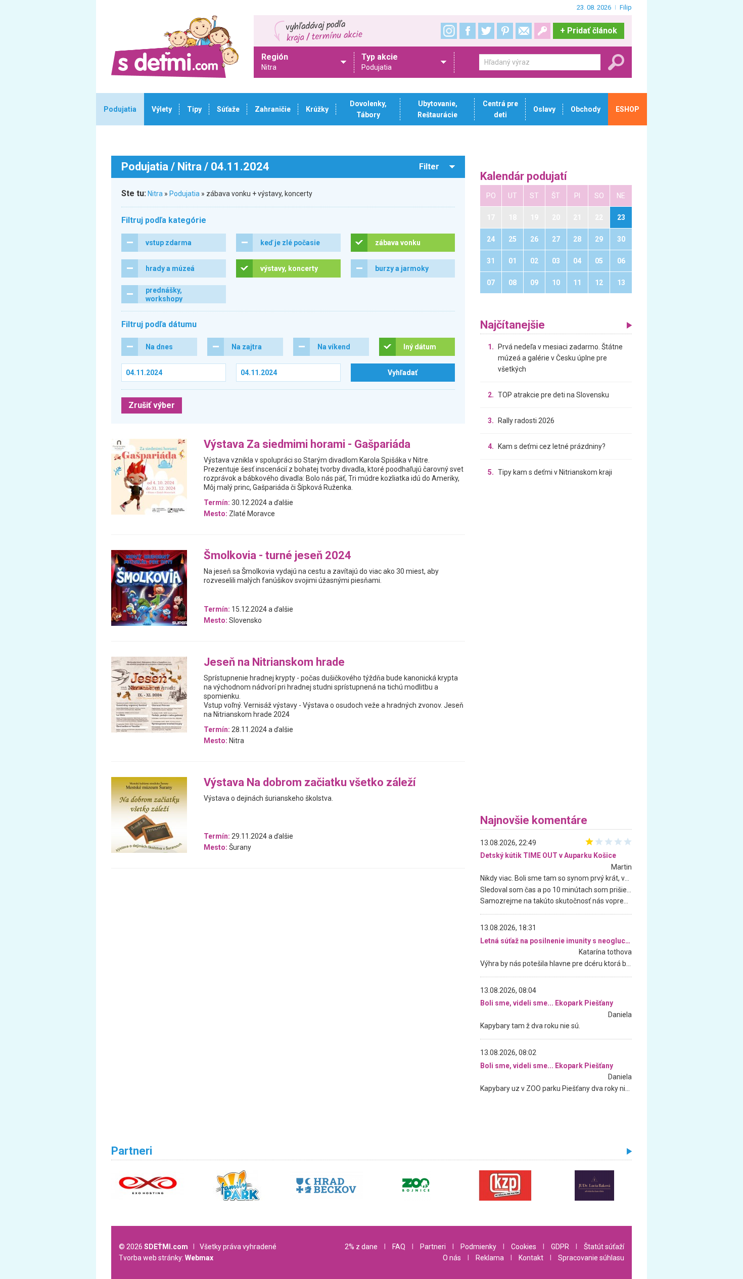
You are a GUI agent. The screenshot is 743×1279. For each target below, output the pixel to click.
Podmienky (478, 1247)
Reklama (490, 1258)
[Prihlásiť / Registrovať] (542, 31)
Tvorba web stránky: (166, 1258)
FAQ (398, 1247)
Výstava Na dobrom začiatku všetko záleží (310, 783)
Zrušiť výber (151, 405)
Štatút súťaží (604, 1247)
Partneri (433, 1247)
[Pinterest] (505, 31)
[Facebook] (467, 31)
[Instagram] (449, 31)
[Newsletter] (524, 31)
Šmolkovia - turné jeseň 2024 (277, 556)
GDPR (560, 1247)
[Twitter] (486, 31)
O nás (452, 1258)
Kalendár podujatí (523, 176)
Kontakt (531, 1258)
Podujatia (184, 194)
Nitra (155, 194)
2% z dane (361, 1247)
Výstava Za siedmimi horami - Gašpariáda (307, 444)
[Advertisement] (556, 648)
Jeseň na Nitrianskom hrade (274, 662)
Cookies (523, 1247)
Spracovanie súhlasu (591, 1258)
